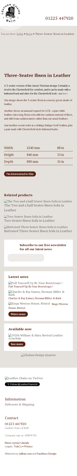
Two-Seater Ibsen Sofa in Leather (29, 220)
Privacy (28, 446)
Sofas (20, 34)
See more (17, 344)
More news (18, 314)
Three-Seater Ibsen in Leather (54, 34)
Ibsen (29, 34)
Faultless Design (46, 453)
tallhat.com (25, 453)
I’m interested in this (20, 174)
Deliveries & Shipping (19, 404)
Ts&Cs (18, 446)
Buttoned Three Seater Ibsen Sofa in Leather (38, 231)
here (65, 93)
